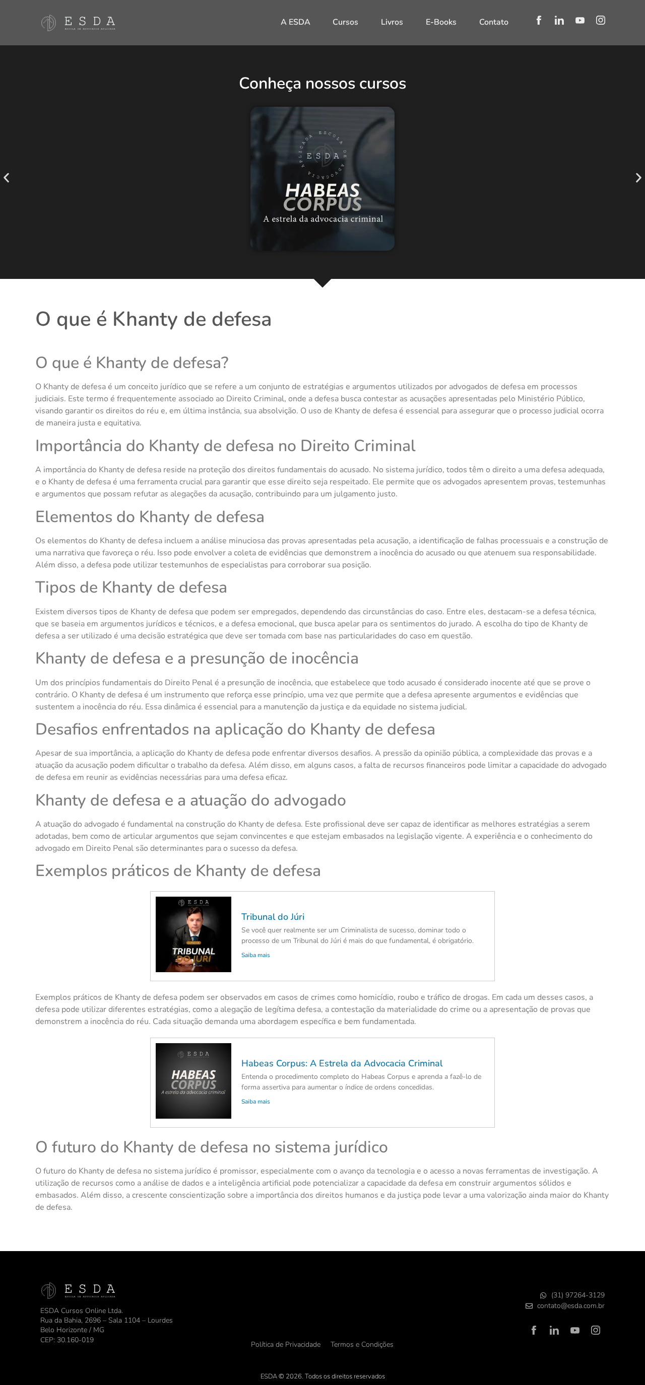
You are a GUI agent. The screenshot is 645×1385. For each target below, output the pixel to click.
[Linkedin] (559, 20)
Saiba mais (255, 955)
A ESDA (295, 22)
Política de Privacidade (285, 1344)
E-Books (441, 22)
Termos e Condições (362, 1344)
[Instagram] (601, 20)
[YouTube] (580, 20)
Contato (493, 22)
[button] (6, 178)
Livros (392, 22)
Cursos (345, 22)
